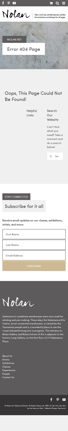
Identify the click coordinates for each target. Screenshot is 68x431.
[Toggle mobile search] (57, 3)
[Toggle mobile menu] (64, 3)
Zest (41, 408)
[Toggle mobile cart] (51, 3)
